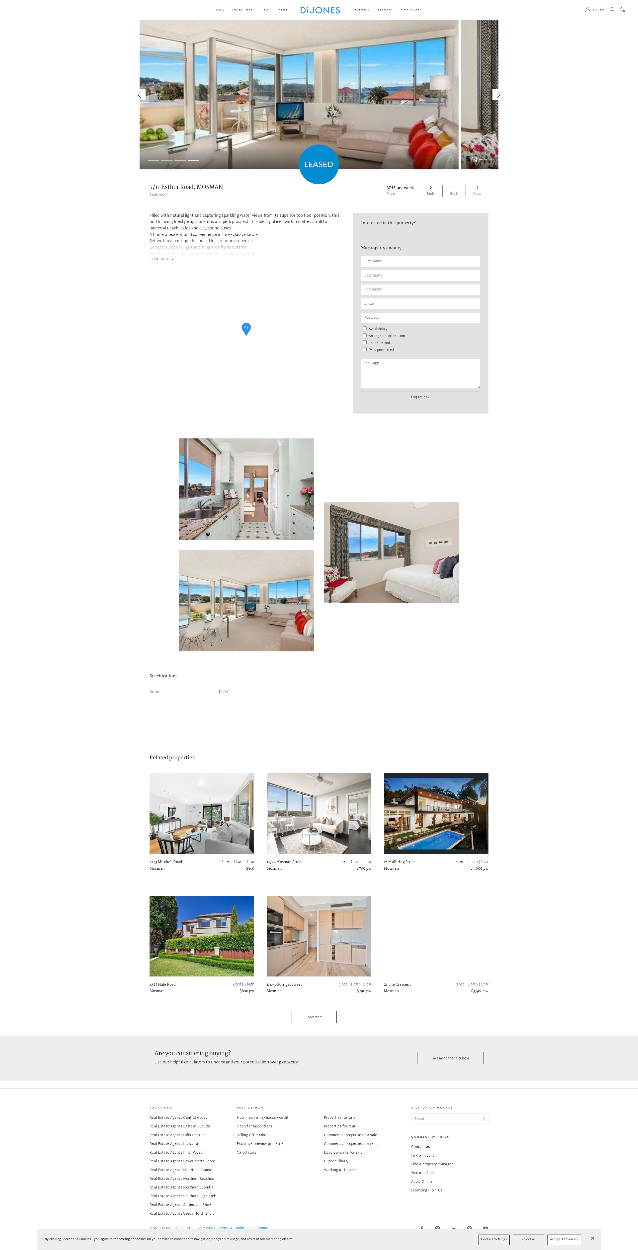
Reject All (528, 1240)
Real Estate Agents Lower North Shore (182, 1161)
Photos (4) (486, 159)
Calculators (246, 1153)
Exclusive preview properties (261, 1144)
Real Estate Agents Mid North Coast (181, 1170)
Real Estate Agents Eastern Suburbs (180, 1126)
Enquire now (420, 397)
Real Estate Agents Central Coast (178, 1118)
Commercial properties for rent (350, 1144)
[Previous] (140, 94)
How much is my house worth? (263, 1118)
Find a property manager (432, 1164)
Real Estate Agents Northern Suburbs (181, 1187)
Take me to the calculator (450, 1058)
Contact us (420, 1147)
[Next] (497, 94)
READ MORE (159, 259)
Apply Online (422, 1182)
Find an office (423, 1173)
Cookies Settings (494, 1240)
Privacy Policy (204, 1228)
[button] (220, 10)
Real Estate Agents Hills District (177, 1135)
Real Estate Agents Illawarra (174, 1144)
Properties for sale (339, 1118)
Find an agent (422, 1156)
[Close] (592, 1238)
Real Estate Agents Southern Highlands (183, 1196)
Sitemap (261, 1228)
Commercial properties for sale (350, 1135)
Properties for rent (339, 1126)
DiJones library (336, 1161)
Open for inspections (254, 1126)
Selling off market (252, 1135)
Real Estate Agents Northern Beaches (182, 1179)
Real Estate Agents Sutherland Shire (180, 1205)
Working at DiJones (340, 1170)
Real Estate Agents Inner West (176, 1153)
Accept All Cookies (564, 1240)
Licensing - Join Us (426, 1190)
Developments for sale (343, 1153)
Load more (314, 1017)
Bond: (155, 692)
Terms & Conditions (235, 1228)
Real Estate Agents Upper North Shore (182, 1214)
